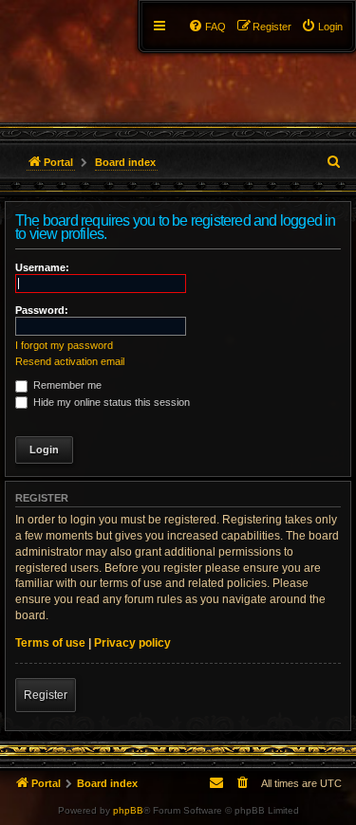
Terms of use (50, 643)
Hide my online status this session (110, 402)
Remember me (66, 385)
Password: (41, 310)
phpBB (128, 810)
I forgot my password (64, 345)
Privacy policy (132, 643)
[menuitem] (322, 26)
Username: (42, 267)
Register (45, 695)
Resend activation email (69, 361)
